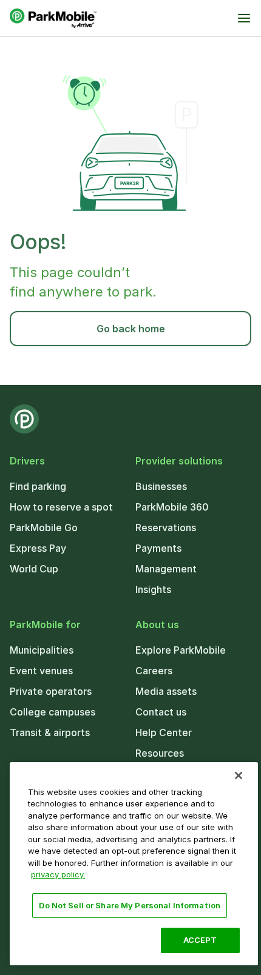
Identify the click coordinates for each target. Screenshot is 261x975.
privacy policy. (58, 874)
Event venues (41, 671)
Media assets (166, 691)
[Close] (238, 775)
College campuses (52, 712)
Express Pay (38, 548)
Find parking (38, 486)
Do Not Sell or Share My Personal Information (129, 905)
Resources (159, 753)
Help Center (163, 732)
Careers (153, 671)
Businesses (161, 486)
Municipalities (41, 650)
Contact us (160, 712)
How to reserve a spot (61, 507)
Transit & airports (50, 732)
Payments (158, 548)
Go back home (131, 329)
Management (166, 569)
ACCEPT (200, 940)
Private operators (51, 691)
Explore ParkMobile (180, 650)
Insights (153, 589)
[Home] (53, 18)
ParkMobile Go (44, 527)
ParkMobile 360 (172, 507)
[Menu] (244, 18)
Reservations (165, 527)
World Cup (34, 569)
